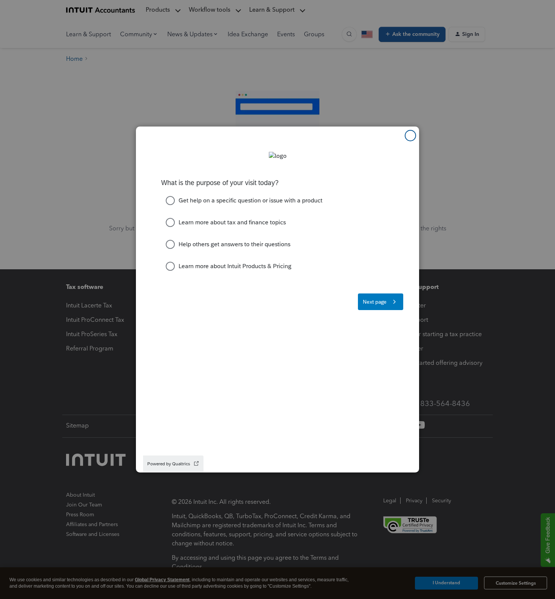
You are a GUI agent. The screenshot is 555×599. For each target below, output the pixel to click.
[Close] (410, 135)
